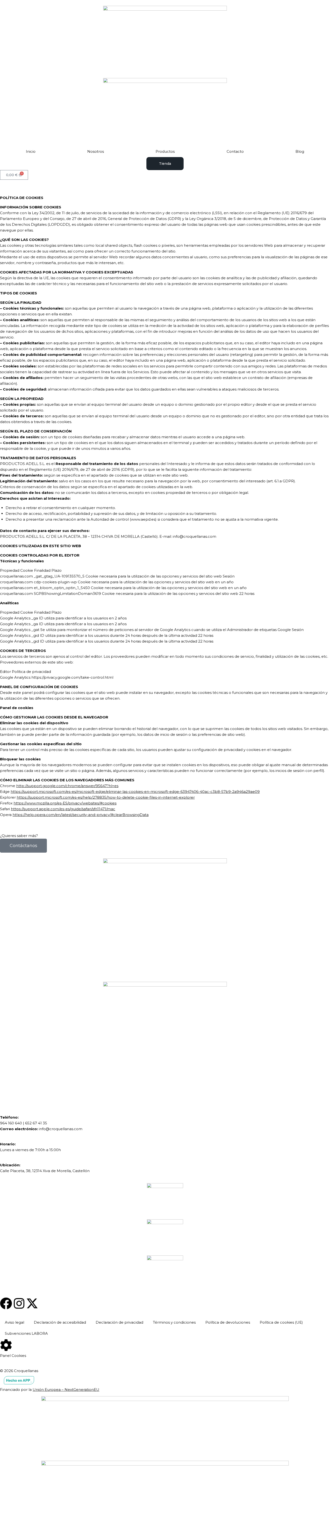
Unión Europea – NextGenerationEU (66, 1389)
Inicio (31, 151)
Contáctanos (23, 845)
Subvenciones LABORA (26, 1333)
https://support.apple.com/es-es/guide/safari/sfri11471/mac (63, 809)
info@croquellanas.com (60, 1129)
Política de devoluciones (227, 1322)
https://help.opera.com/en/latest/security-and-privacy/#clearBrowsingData (81, 814)
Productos (165, 151)
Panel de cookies (16, 707)
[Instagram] (19, 1303)
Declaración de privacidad (119, 1322)
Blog (299, 151)
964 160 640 (11, 1123)
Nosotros (95, 151)
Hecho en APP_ (19, 1380)
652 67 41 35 (36, 1123)
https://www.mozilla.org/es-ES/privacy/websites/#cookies (65, 803)
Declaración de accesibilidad (60, 1322)
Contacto (235, 151)
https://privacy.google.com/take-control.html (72, 677)
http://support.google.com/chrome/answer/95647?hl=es (67, 785)
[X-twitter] (32, 1303)
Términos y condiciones (174, 1322)
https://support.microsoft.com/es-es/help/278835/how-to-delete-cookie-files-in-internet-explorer (106, 797)
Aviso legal (14, 1322)
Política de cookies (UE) (281, 1322)
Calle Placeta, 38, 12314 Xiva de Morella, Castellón (45, 1170)
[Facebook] (6, 1303)
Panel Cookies (13, 1355)
